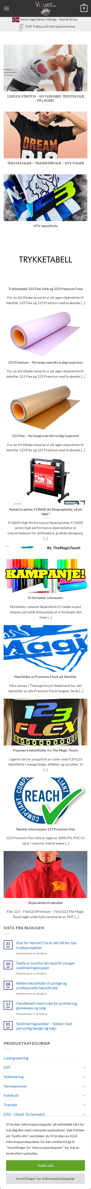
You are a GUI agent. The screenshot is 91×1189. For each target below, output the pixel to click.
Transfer (10, 1104)
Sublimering (14, 1076)
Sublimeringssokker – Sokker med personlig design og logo (44, 1025)
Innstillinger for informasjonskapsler (45, 1178)
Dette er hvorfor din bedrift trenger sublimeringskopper (45, 965)
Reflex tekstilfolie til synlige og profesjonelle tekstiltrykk (41, 985)
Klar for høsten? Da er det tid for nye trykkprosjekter (46, 945)
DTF (7, 1067)
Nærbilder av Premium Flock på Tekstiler (45, 677)
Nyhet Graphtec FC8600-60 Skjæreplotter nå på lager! (45, 511)
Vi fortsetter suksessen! (45, 598)
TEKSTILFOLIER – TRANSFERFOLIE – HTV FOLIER (45, 163)
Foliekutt (11, 1095)
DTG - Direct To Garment (24, 1114)
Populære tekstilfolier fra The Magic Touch (45, 750)
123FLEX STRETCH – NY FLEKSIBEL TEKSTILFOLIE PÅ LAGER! (45, 98)
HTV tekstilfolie (45, 226)
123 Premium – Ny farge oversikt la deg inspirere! (45, 362)
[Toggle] (84, 1067)
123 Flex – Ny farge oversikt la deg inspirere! (45, 436)
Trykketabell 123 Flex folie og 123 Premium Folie (45, 289)
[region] (45, 1152)
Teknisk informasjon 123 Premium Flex (45, 829)
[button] (6, 8)
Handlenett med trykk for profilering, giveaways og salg (46, 1005)
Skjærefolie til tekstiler (45, 903)
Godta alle (45, 1165)
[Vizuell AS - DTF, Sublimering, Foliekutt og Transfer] (45, 8)
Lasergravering (16, 1058)
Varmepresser (15, 1086)
